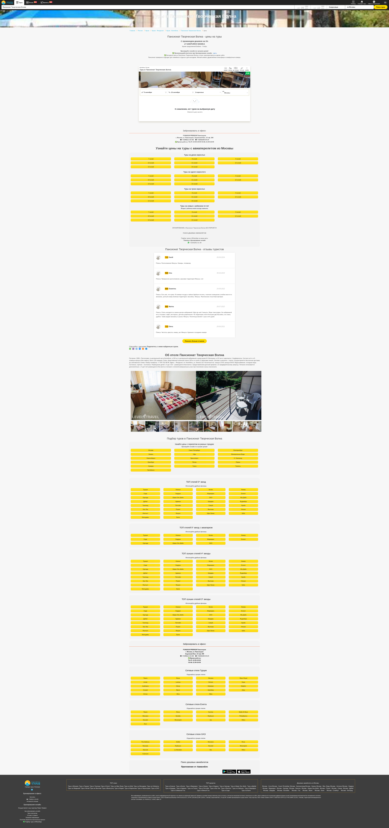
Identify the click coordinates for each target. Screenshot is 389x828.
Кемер (243, 489)
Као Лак (145, 509)
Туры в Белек (180, 786)
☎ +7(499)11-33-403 (187, 140)
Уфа (194, 454)
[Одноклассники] (143, 349)
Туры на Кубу (128, 786)
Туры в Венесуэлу (108, 788)
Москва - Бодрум (348, 786)
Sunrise (210, 712)
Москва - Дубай (348, 788)
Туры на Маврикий (74, 788)
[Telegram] (137, 349)
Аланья (178, 489)
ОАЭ (210, 497)
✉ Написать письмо (32, 801)
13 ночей (151, 167)
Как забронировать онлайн (32, 811)
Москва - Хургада (282, 788)
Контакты (32, 797)
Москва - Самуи (337, 788)
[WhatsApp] (130, 349)
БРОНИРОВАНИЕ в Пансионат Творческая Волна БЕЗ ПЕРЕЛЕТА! (194, 228)
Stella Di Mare (243, 712)
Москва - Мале (307, 790)
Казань (151, 454)
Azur (145, 724)
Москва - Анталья (336, 786)
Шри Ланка (210, 513)
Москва (150, 450)
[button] (248, 79)
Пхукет (178, 509)
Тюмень (238, 466)
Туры (21, 2)
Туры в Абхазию (73, 786)
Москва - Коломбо (283, 790)
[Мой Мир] (146, 349)
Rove (243, 742)
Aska (243, 690)
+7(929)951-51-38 (195, 242)
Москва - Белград (347, 790)
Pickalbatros (243, 716)
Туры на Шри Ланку (117, 786)
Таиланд (145, 505)
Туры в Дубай (251, 786)
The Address (145, 742)
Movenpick (178, 720)
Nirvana (210, 678)
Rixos (178, 678)
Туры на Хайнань (238, 788)
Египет (243, 493)
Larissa (178, 682)
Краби (243, 505)
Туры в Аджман (181, 788)
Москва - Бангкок (295, 788)
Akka (210, 694)
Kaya (243, 682)
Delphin (243, 686)
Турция (145, 489)
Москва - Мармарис (269, 788)
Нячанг (243, 509)
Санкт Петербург (194, 450)
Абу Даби (243, 497)
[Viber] (133, 349)
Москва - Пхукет (325, 788)
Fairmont (145, 754)
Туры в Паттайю (204, 788)
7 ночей (150, 159)
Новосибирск (151, 458)
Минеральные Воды (238, 454)
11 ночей (194, 163)
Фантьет (145, 513)
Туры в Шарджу (170, 788)
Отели (33, 2)
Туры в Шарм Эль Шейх (238, 786)
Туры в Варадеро (250, 788)
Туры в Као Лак (215, 788)
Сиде (145, 493)
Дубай (145, 501)
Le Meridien (178, 750)
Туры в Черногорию (144, 788)
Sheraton (145, 716)
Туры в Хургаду (225, 786)
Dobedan (211, 686)
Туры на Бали (246, 790)
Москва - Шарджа (269, 790)
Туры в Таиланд (95, 786)
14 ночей (194, 167)
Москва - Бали (319, 790)
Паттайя (178, 505)
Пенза (194, 462)
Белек (211, 489)
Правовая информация (32, 817)
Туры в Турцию (84, 786)
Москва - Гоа (296, 790)
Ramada (145, 746)
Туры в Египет (105, 786)
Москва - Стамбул (333, 790)
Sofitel (178, 742)
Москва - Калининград (297, 786)
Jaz (211, 720)
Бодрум (178, 493)
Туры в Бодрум (214, 786)
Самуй (211, 505)
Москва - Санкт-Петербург (281, 786)
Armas (145, 694)
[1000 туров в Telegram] (32, 790)
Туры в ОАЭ (155, 788)
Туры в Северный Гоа (178, 790)
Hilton (243, 720)
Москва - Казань (310, 786)
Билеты (47, 2)
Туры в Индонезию (131, 788)
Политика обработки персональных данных (32, 819)
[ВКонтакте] (140, 349)
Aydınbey (211, 690)
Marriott (145, 750)
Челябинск (150, 470)
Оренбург (151, 462)
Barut (178, 690)
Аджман (178, 501)
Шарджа (210, 501)
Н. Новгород (238, 458)
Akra (178, 694)
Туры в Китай (85, 788)
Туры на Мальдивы (140, 786)
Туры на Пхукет (192, 788)
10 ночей (151, 163)
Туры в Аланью (170, 786)
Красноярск (194, 458)
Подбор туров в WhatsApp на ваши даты (194, 238)
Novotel (145, 720)
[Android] (229, 772)
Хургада (145, 497)
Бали (178, 517)
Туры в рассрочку (32, 813)
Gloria (178, 686)
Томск (194, 466)
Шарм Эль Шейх (178, 497)
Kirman (210, 682)
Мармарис (210, 493)
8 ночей (194, 159)
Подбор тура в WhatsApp (33, 822)
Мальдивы (145, 517)
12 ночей (238, 163)
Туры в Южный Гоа (203, 790)
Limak (145, 682)
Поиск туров (380, 7)
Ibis (211, 750)
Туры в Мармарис (192, 786)
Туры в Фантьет (226, 788)
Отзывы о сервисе (32, 815)
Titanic (145, 678)
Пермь (238, 462)
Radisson (211, 716)
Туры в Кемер (203, 786)
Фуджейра (243, 501)
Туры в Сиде (225, 790)
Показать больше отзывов (194, 341)
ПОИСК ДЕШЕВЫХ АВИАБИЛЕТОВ (194, 233)
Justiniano (145, 686)
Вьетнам (211, 509)
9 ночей (238, 159)
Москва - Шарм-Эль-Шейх (310, 788)
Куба (243, 513)
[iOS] (244, 772)
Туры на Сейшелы (153, 786)
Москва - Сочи (267, 786)
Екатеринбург (238, 450)
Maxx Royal (243, 678)
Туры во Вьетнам (95, 788)
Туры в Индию (119, 788)
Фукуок (178, 513)
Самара (150, 466)
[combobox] (148, 7)
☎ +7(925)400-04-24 (202, 140)
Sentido (178, 716)
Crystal (145, 690)
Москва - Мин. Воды (323, 786)
